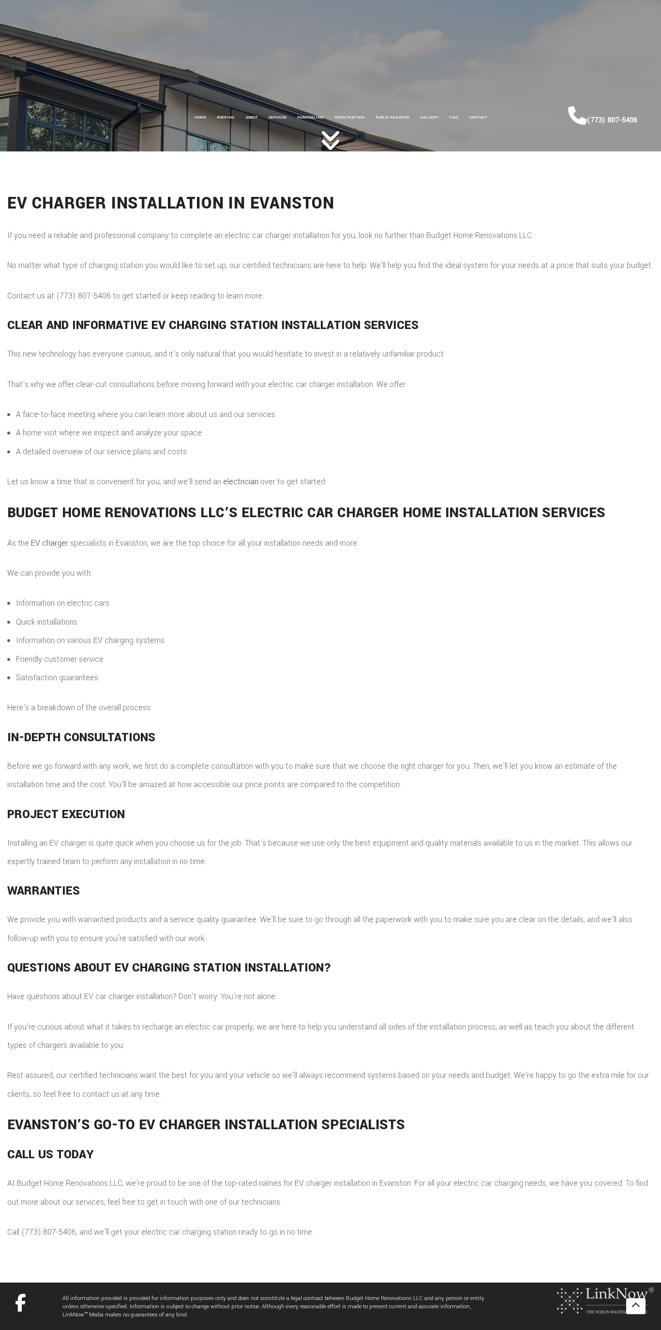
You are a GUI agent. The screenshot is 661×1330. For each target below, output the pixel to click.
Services (277, 117)
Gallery (429, 117)
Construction (350, 117)
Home (200, 117)
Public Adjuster (392, 117)
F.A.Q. (454, 117)
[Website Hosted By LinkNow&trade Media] (605, 1299)
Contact (478, 117)
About (252, 117)
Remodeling (310, 117)
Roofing (226, 117)
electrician (240, 481)
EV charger (49, 543)
